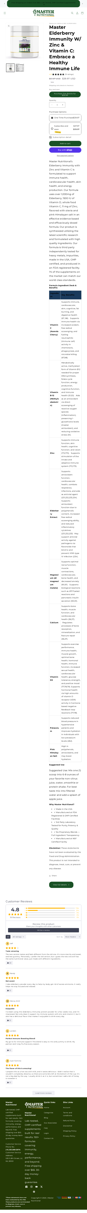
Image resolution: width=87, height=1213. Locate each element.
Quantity (52, 100)
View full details (60, 885)
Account (66, 1107)
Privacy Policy (69, 1136)
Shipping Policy (70, 1131)
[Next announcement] (82, 3)
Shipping (52, 85)
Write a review (43, 930)
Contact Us (48, 1138)
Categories (48, 1113)
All (8, 937)
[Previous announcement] (4, 3)
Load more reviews (43, 1093)
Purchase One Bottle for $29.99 (65, 94)
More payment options (65, 155)
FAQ (46, 1128)
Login (46, 1133)
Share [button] (54, 876)
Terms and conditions (67, 1114)
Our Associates (50, 1123)
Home (46, 1107)
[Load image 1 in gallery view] (10, 68)
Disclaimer (67, 1126)
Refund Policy (69, 1121)
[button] (4, 13)
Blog (46, 1118)
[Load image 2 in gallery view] (20, 68)
